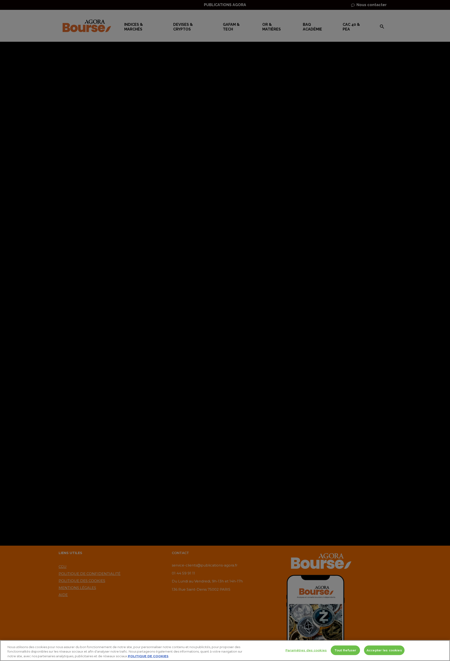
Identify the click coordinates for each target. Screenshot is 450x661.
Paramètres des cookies (306, 650)
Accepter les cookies (384, 650)
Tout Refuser (345, 650)
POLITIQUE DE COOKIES (148, 656)
